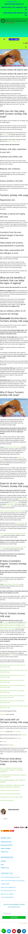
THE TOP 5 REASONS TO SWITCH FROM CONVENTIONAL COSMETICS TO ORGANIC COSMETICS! (11, 769)
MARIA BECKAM (13, 809)
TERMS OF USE (5, 868)
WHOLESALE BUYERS (6, 845)
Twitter (19, 738)
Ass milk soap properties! (6, 800)
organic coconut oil (14, 502)
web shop (4, 581)
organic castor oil (6, 506)
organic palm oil (10, 504)
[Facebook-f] (10, 39)
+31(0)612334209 (5, 884)
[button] (4, 39)
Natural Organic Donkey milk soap (12, 584)
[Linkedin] (18, 39)
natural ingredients (21, 523)
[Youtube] (16, 39)
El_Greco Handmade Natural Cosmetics (10, 793)
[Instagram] (14, 39)
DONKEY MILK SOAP (6, 842)
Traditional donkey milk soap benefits (10, 790)
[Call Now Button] (3, 931)
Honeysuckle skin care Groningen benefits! (11, 797)
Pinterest (4, 741)
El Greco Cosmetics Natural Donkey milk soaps (12, 511)
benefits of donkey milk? (13, 141)
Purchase (5, 622)
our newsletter (17, 731)
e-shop (4, 634)
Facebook (23, 735)
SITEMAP (3, 861)
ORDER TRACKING (5, 848)
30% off (11, 655)
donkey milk (5, 134)
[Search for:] (14, 818)
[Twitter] (12, 39)
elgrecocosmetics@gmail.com (14, 4)
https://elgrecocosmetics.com (8, 890)
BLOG (2, 864)
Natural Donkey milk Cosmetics (12, 447)
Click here (2, 714)
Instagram (10, 745)
